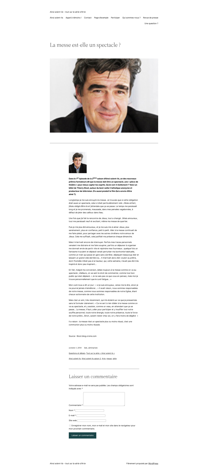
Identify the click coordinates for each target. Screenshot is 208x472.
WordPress (153, 463)
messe (109, 358)
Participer (115, 18)
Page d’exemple (101, 18)
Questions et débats (77, 353)
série (115, 358)
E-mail (72, 415)
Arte (104, 358)
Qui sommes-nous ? (131, 18)
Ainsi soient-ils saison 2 (91, 358)
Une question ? (151, 23)
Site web (73, 420)
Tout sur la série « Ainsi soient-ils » (100, 353)
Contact (88, 18)
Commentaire (76, 405)
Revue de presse (150, 18)
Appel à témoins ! (73, 18)
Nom (72, 410)
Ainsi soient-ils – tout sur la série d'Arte (68, 12)
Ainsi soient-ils (56, 18)
